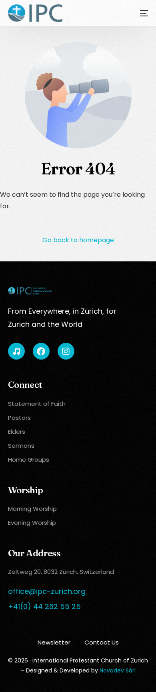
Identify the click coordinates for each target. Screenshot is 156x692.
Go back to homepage (78, 240)
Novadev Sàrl (118, 670)
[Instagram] (66, 351)
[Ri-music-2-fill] (16, 351)
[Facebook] (41, 351)
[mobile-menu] (139, 13)
